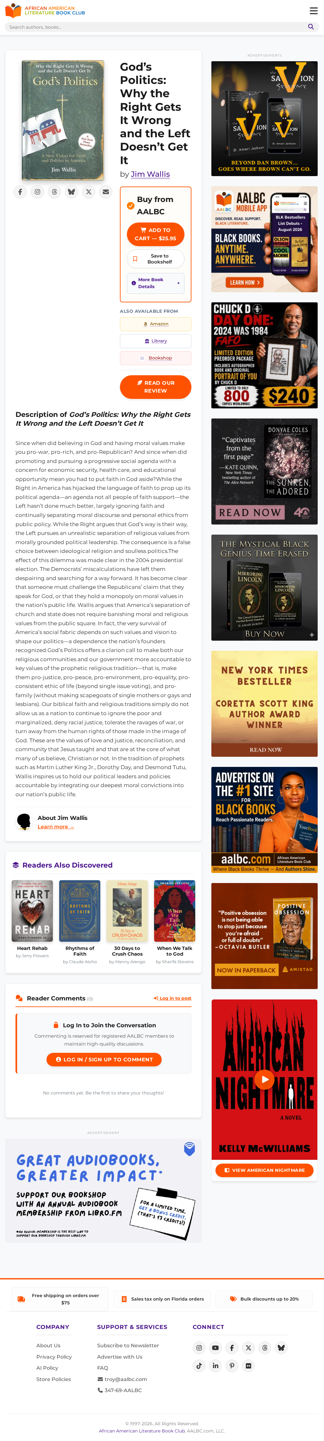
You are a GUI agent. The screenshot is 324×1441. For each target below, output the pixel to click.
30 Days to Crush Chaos (127, 951)
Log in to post (175, 998)
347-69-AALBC (122, 1390)
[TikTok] (199, 1366)
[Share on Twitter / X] (88, 192)
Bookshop (160, 357)
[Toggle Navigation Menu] (313, 11)
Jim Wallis (150, 174)
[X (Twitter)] (248, 1348)
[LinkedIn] (215, 1366)
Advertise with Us (119, 1357)
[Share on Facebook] (20, 192)
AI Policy (47, 1368)
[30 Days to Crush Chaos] (127, 913)
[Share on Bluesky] (71, 192)
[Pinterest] (232, 1366)
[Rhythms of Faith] (79, 913)
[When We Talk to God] (174, 913)
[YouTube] (215, 1348)
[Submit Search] (310, 27)
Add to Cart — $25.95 (156, 234)
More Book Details (150, 283)
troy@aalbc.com (125, 1379)
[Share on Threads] (54, 192)
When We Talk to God (174, 951)
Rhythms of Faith (79, 951)
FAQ (102, 1368)
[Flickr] (248, 1366)
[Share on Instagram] (37, 192)
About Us (48, 1346)
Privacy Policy (54, 1357)
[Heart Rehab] (32, 913)
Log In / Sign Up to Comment (107, 1060)
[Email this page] (105, 192)
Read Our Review (159, 387)
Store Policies (53, 1379)
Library (159, 340)
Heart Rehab (32, 948)
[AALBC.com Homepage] (45, 11)
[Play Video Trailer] (264, 1080)
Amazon (159, 323)
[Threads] (265, 1348)
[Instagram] (199, 1348)
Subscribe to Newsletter (128, 1346)
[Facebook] (232, 1348)
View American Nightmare (268, 1170)
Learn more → (56, 827)
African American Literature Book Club (142, 1431)
